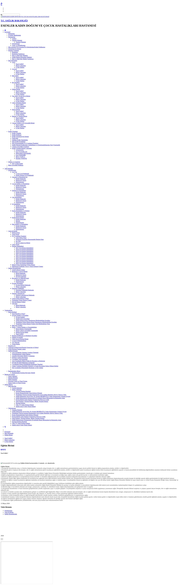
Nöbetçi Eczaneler (17, 337)
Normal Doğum (20, 403)
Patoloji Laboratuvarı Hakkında (25, 295)
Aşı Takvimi (15, 342)
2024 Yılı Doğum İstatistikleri (24, 260)
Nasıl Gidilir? (20, 64)
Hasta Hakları (16, 109)
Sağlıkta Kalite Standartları (20, 140)
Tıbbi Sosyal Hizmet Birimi (20, 339)
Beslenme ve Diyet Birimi (19, 271)
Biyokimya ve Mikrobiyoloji (20, 278)
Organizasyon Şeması (14, 49)
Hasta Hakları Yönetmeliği (24, 329)
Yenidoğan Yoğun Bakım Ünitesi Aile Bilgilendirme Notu (33, 324)
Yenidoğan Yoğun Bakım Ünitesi (22, 300)
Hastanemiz (11, 37)
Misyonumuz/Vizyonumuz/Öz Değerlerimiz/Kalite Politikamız (26, 47)
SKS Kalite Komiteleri (18, 141)
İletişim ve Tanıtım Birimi (19, 116)
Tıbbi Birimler (8, 168)
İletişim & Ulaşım (21, 180)
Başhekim (15, 52)
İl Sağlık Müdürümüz (14, 35)
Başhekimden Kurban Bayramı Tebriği (23, 373)
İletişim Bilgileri (13, 378)
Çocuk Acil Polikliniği (22, 173)
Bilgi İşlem (15, 76)
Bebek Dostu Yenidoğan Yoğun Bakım (23, 265)
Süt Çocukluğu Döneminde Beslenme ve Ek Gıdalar (27, 368)
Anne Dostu (15, 234)
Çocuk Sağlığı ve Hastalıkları (20, 184)
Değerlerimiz (16, 44)
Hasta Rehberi (12, 312)
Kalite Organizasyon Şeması (20, 136)
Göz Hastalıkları (17, 197)
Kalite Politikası (16, 135)
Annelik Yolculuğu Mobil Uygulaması (23, 356)
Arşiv (13, 62)
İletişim (18, 221)
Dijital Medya (8, 384)
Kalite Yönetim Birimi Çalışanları (22, 148)
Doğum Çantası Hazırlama (20, 357)
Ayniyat (14, 69)
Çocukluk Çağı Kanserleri (19, 359)
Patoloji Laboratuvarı (18, 293)
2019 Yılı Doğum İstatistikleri (24, 251)
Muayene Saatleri (17, 325)
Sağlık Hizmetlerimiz (14, 268)
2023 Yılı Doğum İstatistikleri (24, 258)
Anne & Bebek (12, 231)
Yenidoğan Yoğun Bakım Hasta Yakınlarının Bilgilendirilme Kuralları (36, 322)
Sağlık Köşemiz (13, 351)
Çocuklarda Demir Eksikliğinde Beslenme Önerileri (27, 364)
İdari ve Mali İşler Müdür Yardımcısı (22, 59)
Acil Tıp (14, 172)
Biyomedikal (16, 82)
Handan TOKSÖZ (21, 158)
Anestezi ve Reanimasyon (19, 177)
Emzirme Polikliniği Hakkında (25, 290)
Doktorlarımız (20, 182)
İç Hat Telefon (20, 67)
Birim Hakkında (20, 273)
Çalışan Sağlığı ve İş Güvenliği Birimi (23, 123)
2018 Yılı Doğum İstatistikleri (24, 249)
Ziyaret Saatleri (20, 317)
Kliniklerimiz (12, 170)
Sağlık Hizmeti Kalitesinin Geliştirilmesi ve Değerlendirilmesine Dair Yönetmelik (36, 145)
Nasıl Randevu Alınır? (18, 314)
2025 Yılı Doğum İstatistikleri (24, 261)
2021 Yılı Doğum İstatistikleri (24, 254)
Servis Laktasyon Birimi (23, 243)
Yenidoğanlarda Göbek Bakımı (21, 354)
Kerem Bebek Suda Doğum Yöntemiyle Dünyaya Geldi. (29, 416)
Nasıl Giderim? (12, 376)
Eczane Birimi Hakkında (23, 285)
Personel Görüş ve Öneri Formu (17, 381)
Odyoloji (14, 303)
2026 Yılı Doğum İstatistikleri (24, 263)
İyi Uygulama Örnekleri (19, 236)
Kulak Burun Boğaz (18, 217)
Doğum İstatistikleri (18, 246)
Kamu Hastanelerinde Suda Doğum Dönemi (29, 393)
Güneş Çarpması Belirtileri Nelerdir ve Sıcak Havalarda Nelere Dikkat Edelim (35, 366)
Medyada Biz (12, 386)
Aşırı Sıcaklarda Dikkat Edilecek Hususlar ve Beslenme (28, 361)
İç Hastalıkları (16, 204)
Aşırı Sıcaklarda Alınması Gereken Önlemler (25, 352)
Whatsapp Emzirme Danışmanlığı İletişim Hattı (30, 239)
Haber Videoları (16, 389)
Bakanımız (11, 33)
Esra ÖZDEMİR (21, 155)
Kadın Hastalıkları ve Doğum (20, 211)
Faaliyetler (15, 138)
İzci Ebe (18, 241)
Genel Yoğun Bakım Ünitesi (20, 298)
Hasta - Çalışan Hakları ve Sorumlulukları (24, 327)
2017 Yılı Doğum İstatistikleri (24, 248)
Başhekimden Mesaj (14, 371)
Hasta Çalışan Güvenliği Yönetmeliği (27, 330)
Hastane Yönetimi (13, 50)
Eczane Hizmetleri (17, 283)
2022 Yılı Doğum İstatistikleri (24, 256)
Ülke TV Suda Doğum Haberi (25, 405)
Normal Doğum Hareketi (23, 391)
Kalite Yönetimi (13, 131)
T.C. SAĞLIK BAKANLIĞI (14, 20)
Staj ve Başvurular (17, 163)
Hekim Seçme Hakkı (22, 332)
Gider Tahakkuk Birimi (19, 103)
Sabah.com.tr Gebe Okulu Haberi (26, 406)
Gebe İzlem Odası (21, 238)
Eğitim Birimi (16, 89)
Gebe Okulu (15, 244)
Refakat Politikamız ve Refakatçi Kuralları (24, 335)
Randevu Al (11, 346)
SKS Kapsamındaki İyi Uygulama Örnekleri (25, 143)
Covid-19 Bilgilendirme (19, 341)
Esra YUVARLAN (21, 152)
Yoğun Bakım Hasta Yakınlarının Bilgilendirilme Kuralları (33, 320)
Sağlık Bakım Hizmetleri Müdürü (22, 57)
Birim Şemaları (12, 379)
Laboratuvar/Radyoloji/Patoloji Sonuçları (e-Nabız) (23, 347)
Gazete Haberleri (17, 388)
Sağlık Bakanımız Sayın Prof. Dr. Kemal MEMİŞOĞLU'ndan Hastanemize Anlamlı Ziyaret (43, 396)
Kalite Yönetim (16, 133)
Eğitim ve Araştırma (14, 162)
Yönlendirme (8, 310)
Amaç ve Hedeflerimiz (18, 45)
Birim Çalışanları (21, 65)
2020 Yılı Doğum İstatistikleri (24, 253)
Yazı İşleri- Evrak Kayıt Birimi (21, 96)
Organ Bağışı (16, 344)
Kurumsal (7, 32)
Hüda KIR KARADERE (23, 153)
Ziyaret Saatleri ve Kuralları (20, 315)
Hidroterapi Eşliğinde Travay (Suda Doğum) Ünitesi (27, 266)
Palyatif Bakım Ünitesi (18, 302)
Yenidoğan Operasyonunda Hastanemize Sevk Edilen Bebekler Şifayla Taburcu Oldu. (37, 413)
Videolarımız (12, 408)
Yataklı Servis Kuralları (23, 319)
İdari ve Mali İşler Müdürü (20, 55)
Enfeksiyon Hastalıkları (19, 190)
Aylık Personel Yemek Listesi (17, 349)
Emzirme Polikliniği (18, 288)
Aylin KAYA (20, 150)
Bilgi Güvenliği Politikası (15, 165)
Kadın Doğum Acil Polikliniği (25, 175)
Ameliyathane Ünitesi (18, 270)
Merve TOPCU (20, 157)
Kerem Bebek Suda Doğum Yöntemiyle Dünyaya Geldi (32, 400)
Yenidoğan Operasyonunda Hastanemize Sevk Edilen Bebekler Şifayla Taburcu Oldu (41, 395)
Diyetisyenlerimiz (21, 276)
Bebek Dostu (16, 233)
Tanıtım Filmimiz (17, 40)
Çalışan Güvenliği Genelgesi (20, 146)
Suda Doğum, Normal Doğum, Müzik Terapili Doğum (32, 401)
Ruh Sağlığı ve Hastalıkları (20, 224)
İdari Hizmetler (12, 60)
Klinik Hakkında (21, 179)
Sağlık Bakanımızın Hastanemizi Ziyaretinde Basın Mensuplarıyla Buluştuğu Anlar (40, 398)
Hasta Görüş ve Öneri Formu (17, 383)
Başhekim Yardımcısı (18, 54)
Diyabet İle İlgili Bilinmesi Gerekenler (23, 362)
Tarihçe (14, 38)
